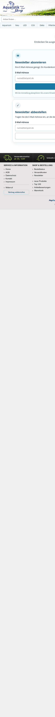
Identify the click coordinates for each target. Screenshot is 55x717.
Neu (17, 25)
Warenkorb (38, 190)
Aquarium (6, 25)
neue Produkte (40, 181)
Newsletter (38, 175)
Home (8, 169)
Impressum (10, 182)
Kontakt (9, 179)
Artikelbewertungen (42, 187)
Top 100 (37, 184)
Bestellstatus (39, 169)
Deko (42, 25)
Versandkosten (40, 172)
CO (33, 25)
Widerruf (9, 187)
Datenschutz (11, 175)
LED (25, 25)
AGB (7, 172)
